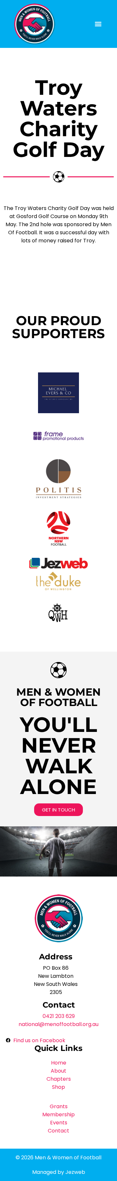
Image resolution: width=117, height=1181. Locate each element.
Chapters (58, 1079)
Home (58, 1062)
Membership (58, 1114)
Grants (59, 1106)
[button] (98, 24)
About (58, 1071)
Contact (58, 1130)
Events (58, 1122)
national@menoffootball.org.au (58, 1024)
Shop (58, 1087)
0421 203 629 (59, 1016)
